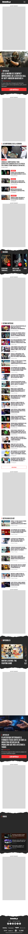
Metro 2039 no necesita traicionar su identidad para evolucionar (17, 191)
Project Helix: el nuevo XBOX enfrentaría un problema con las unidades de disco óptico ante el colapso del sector (19, 183)
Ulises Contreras (7, 81)
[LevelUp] (5, 928)
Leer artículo (14, 89)
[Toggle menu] (24, 2)
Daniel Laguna (6, 749)
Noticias (4, 159)
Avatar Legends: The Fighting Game (9, 662)
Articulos (14, 187)
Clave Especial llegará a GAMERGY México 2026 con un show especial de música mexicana (18, 411)
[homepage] (6, 2)
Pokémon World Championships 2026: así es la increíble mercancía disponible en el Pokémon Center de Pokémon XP (18, 425)
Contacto (9, 921)
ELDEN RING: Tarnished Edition (4, 270)
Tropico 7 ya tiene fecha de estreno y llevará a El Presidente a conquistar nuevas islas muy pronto (18, 362)
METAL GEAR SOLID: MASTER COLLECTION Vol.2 (17, 270)
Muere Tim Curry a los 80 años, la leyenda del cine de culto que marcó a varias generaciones (18, 438)
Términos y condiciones (16, 921)
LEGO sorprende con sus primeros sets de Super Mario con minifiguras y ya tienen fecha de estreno (18, 369)
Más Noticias (14, 467)
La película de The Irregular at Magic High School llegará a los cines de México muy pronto (17, 376)
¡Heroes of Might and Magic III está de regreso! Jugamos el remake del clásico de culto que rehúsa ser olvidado (18, 199)
